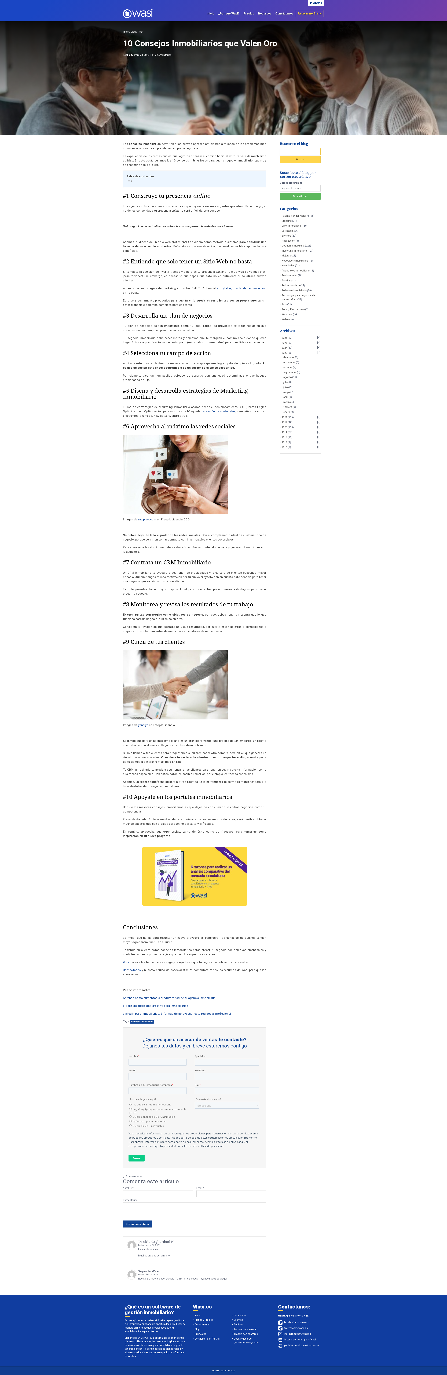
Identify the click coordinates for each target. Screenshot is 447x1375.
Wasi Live (287, 314)
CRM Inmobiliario (291, 225)
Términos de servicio (245, 1329)
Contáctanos (284, 13)
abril (285, 397)
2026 (284, 337)
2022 (284, 417)
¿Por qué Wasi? (228, 13)
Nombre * (128, 1188)
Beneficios (240, 1315)
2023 (284, 352)
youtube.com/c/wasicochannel (301, 1345)
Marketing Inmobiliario (294, 250)
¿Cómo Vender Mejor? (295, 215)
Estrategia (288, 230)
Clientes (238, 1319)
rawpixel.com (147, 519)
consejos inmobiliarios (142, 1021)
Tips (284, 304)
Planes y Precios (204, 1319)
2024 (284, 347)
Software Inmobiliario (294, 290)
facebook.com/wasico (296, 1322)
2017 (284, 442)
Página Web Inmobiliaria (295, 270)
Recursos (264, 13)
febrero (287, 407)
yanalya (143, 725)
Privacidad (200, 1334)
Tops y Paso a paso (293, 309)
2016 (284, 447)
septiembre (289, 372)
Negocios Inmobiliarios (295, 260)
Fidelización (288, 240)
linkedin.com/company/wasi (300, 1339)
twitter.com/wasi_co (296, 1328)
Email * (200, 1188)
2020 (284, 427)
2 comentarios (163, 55)
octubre (287, 367)
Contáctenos (202, 1324)
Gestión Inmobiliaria (293, 245)
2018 (284, 437)
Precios (248, 13)
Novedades (288, 265)
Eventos (286, 235)
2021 (284, 422)
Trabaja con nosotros (246, 1334)
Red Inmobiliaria (291, 285)
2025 (284, 342)
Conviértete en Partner (207, 1338)
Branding (287, 220)
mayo (286, 392)
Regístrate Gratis (310, 13)
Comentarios (130, 1200)
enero (286, 412)
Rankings (287, 280)
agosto (287, 377)
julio (285, 382)
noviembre (289, 362)
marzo (287, 402)
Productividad (289, 275)
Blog (133, 31)
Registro (238, 1324)
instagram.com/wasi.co (297, 1333)
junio (286, 387)
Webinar (286, 319)
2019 (284, 432)
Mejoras (286, 255)
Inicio (210, 13)
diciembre (289, 357)
